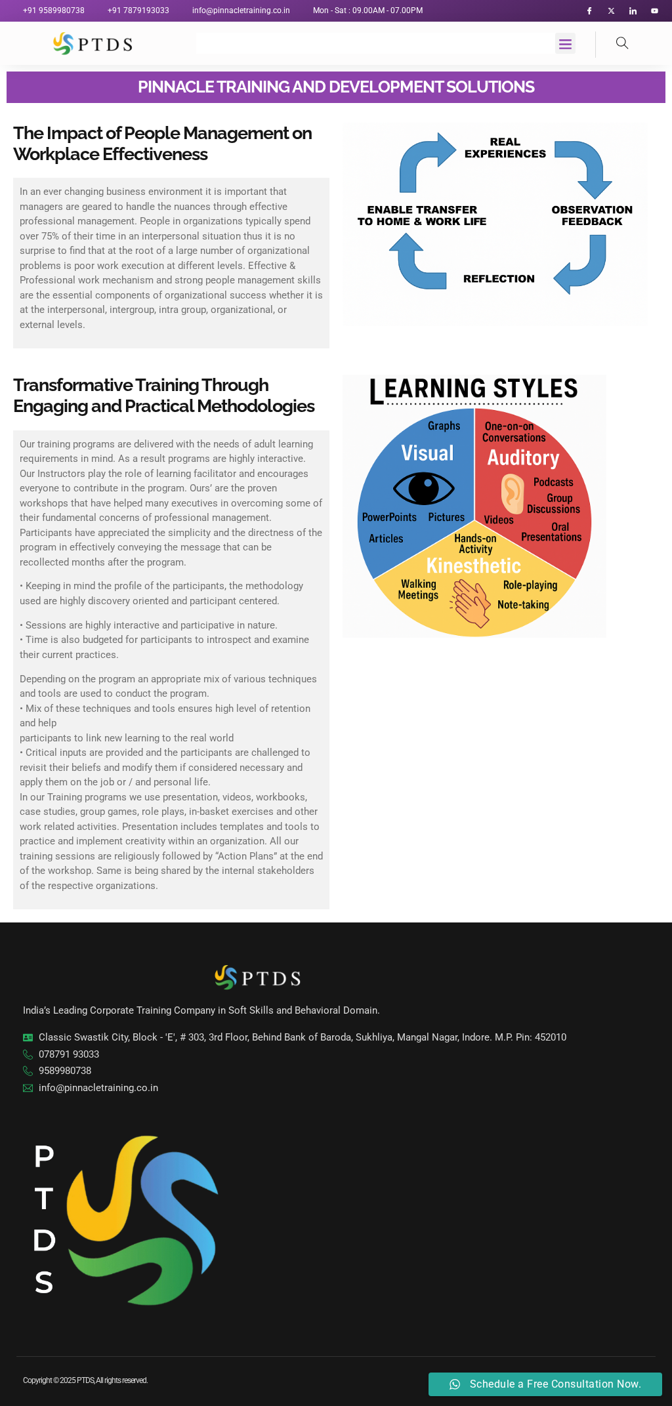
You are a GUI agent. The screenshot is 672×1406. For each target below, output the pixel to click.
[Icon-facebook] (589, 11)
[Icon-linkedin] (633, 11)
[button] (565, 43)
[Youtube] (654, 11)
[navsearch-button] (612, 44)
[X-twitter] (611, 11)
